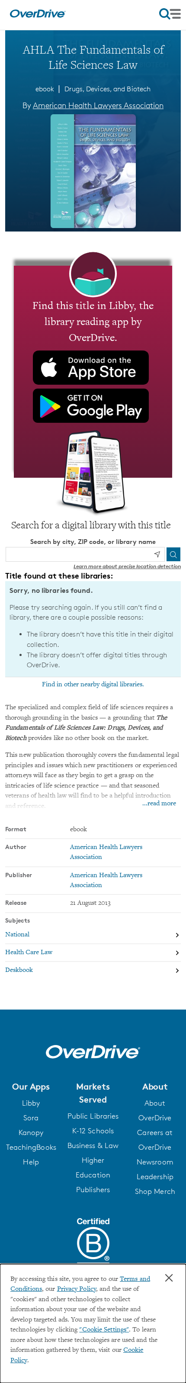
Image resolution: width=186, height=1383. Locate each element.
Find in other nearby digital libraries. (93, 684)
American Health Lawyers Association (98, 105)
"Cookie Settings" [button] (104, 1330)
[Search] (173, 554)
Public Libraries (93, 1116)
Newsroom (155, 1162)
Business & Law (93, 1145)
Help (30, 1162)
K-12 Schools (93, 1130)
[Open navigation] (170, 14)
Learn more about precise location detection (127, 566)
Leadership (155, 1176)
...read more (159, 804)
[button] (31, 1086)
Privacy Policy (76, 1289)
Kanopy (31, 1132)
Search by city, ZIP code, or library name (93, 541)
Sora (30, 1117)
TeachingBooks (31, 1147)
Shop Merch (155, 1191)
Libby (31, 1103)
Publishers (93, 1189)
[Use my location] (157, 554)
